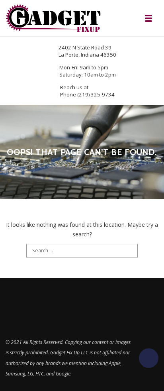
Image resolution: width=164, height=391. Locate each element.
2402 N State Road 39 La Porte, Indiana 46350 (87, 51)
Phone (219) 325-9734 (87, 94)
